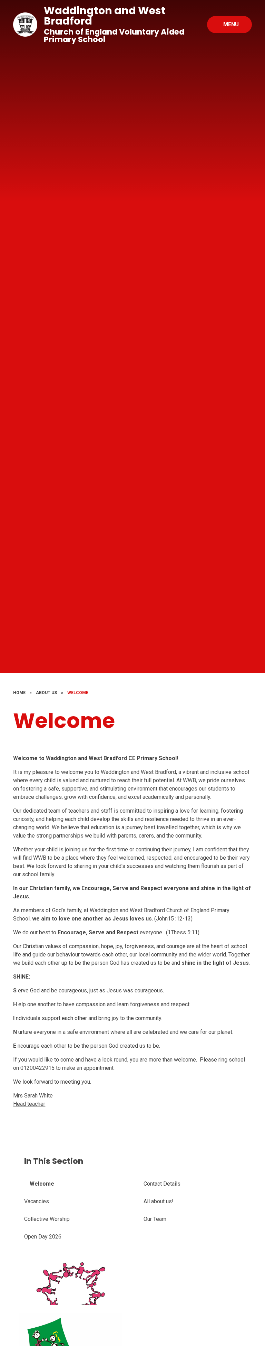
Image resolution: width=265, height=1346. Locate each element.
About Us (46, 692)
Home (19, 692)
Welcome (77, 692)
